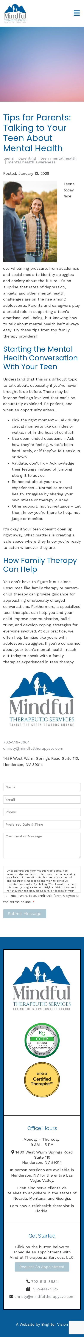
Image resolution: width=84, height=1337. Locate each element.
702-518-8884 (16, 742)
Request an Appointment (42, 1267)
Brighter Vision (54, 1324)
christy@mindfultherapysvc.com (33, 748)
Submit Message (25, 913)
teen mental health (58, 158)
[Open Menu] (77, 13)
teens (8, 158)
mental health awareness (32, 162)
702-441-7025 (45, 1289)
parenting (27, 158)
